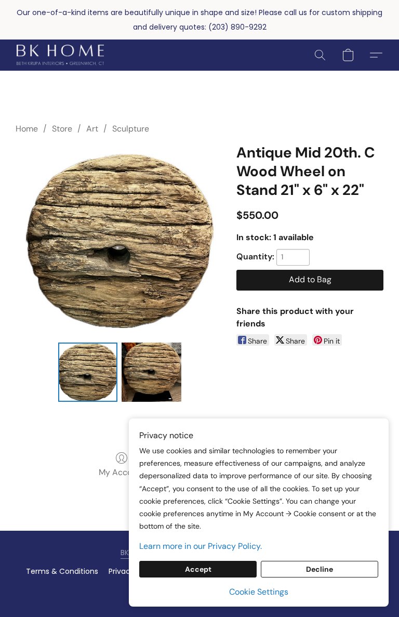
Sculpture (130, 128)
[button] (60, 55)
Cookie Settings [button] (258, 591)
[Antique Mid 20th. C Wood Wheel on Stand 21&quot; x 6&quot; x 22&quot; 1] (151, 372)
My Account (121, 472)
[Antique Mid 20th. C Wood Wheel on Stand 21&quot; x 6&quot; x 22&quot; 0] (88, 372)
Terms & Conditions (62, 571)
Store (62, 128)
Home (27, 128)
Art (92, 128)
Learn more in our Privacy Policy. (200, 546)
